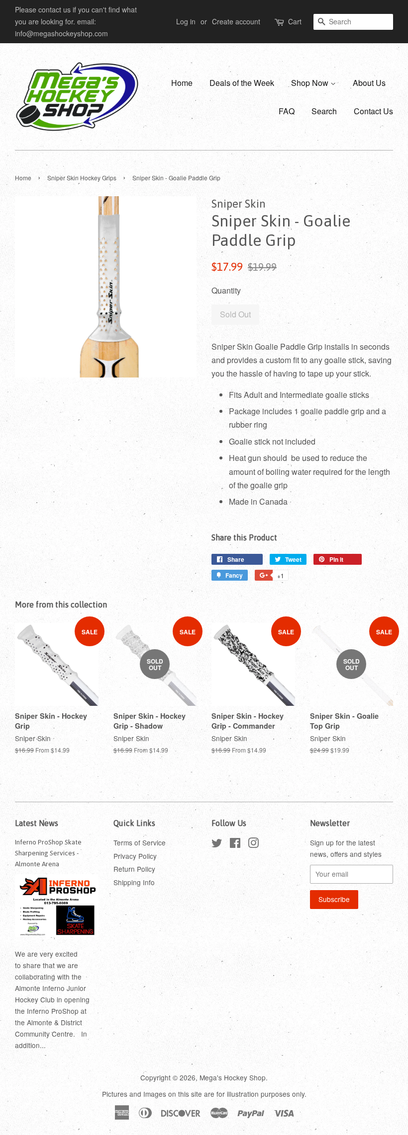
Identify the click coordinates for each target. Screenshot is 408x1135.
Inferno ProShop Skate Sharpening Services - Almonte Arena (48, 853)
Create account (236, 21)
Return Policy (134, 869)
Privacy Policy (135, 856)
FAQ (287, 111)
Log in (186, 21)
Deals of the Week (241, 82)
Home (182, 82)
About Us (369, 82)
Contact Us (373, 111)
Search (324, 111)
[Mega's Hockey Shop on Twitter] (216, 844)
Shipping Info (134, 882)
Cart (295, 21)
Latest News (36, 823)
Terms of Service (139, 842)
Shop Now (310, 82)
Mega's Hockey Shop (233, 1077)
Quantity (226, 290)
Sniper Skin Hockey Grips (81, 177)
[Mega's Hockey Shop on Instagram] (253, 844)
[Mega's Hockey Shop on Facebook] (235, 844)
